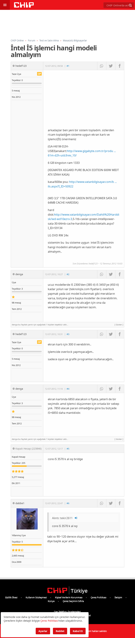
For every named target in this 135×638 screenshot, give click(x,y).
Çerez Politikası (98, 597)
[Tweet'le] (110, 66)
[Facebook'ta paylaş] (119, 66)
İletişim (118, 597)
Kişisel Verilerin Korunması (68, 597)
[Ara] (130, 5)
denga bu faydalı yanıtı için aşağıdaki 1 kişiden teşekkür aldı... (67, 324)
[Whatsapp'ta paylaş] (101, 66)
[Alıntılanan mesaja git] (76, 518)
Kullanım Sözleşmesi (36, 597)
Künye (51, 601)
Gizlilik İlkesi (11, 597)
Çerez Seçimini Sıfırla (73, 601)
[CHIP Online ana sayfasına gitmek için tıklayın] (24, 6)
